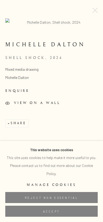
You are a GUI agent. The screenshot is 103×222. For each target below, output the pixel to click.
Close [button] (94, 12)
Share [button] (18, 123)
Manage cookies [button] (51, 185)
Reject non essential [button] (51, 197)
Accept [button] (51, 211)
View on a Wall (37, 103)
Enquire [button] (17, 91)
